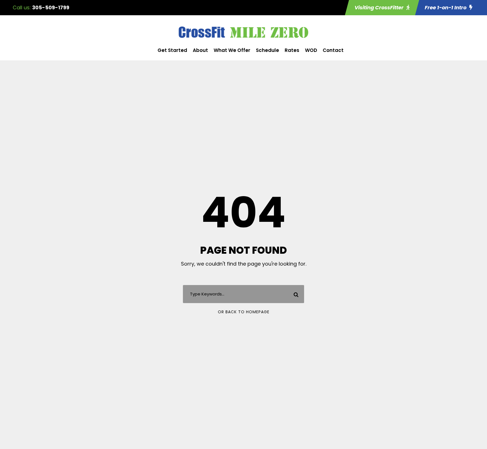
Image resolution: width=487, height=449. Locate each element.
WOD (311, 50)
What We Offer (232, 50)
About (200, 50)
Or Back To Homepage (243, 312)
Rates (292, 50)
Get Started (172, 50)
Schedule (267, 50)
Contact (333, 50)
